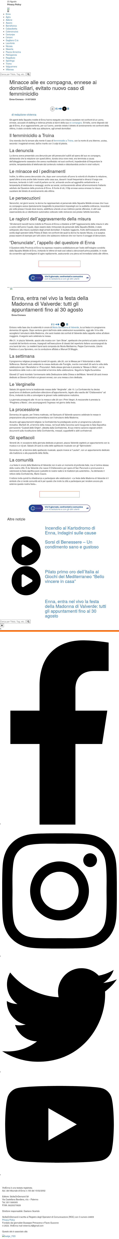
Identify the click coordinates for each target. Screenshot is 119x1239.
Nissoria (9, 49)
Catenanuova (12, 31)
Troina (9, 63)
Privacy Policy (14, 4)
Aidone (9, 19)
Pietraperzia (11, 54)
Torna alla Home (59, 263)
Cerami (9, 37)
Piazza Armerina (13, 51)
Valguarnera (11, 66)
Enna (8, 14)
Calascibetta (11, 28)
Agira (8, 16)
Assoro (9, 22)
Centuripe (10, 34)
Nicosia (9, 46)
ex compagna (75, 122)
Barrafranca (11, 25)
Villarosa (10, 69)
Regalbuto (10, 57)
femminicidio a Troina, (63, 140)
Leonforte (10, 43)
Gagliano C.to (12, 40)
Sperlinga (10, 60)
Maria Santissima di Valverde (65, 327)
